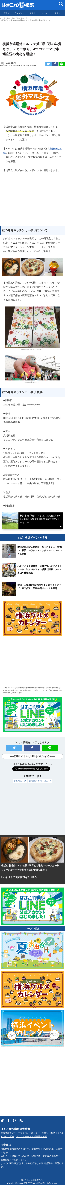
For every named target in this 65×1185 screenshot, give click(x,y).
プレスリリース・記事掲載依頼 (31, 1136)
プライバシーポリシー (29, 1133)
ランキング (19, 13)
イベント (45, 13)
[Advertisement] (32, 30)
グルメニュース (20, 781)
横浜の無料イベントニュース (40, 781)
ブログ (6, 13)
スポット (58, 13)
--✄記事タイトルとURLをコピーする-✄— (18, 65)
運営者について (8, 1133)
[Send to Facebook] (55, 64)
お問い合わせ (48, 1133)
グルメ (32, 13)
